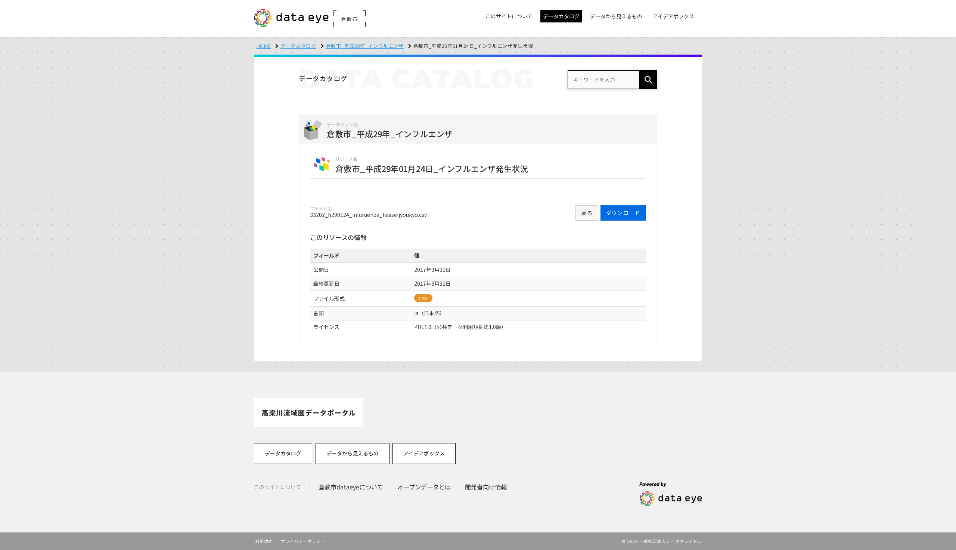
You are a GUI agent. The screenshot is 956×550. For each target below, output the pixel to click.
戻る (587, 212)
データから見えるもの (352, 453)
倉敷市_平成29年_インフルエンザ (365, 45)
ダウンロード (623, 212)
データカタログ (298, 45)
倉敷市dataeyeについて (351, 486)
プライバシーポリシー (303, 541)
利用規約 (264, 541)
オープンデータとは (424, 486)
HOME (264, 45)
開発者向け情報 (486, 486)
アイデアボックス (424, 453)
